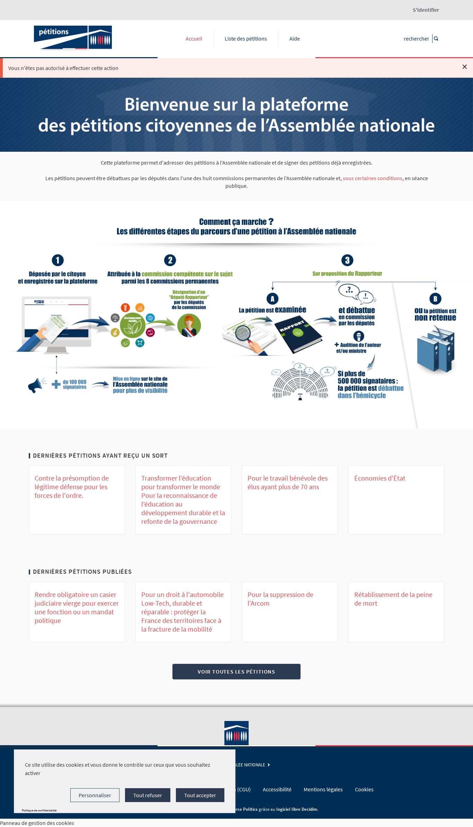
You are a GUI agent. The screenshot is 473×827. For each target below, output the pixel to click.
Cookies (364, 789)
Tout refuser (147, 795)
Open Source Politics (237, 809)
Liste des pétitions (246, 38)
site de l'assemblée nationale (235, 764)
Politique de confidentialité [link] (39, 810)
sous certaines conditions (372, 178)
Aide (294, 38)
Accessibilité (277, 789)
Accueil (194, 38)
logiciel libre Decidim (296, 809)
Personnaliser (95, 795)
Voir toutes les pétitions (236, 671)
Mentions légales (323, 789)
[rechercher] (435, 38)
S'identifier (426, 9)
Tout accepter (200, 795)
